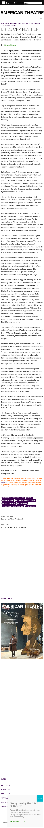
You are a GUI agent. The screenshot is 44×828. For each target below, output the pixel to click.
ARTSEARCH (6, 798)
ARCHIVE (4, 802)
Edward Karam (10, 45)
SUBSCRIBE (5, 789)
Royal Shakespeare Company (13, 506)
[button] (4, 2)
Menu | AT (11, 3)
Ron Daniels (22, 503)
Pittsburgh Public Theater (26, 500)
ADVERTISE (5, 785)
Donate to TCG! (18, 821)
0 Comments (11, 25)
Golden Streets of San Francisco (13, 526)
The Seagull (31, 506)
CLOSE (40, 798)
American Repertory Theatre (13, 497)
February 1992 (15, 23)
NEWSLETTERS (7, 794)
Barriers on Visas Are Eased (12, 517)
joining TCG (5, 483)
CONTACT (5, 806)
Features (5, 23)
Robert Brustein (9, 503)
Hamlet (30, 497)
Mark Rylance (8, 500)
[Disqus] (22, 565)
